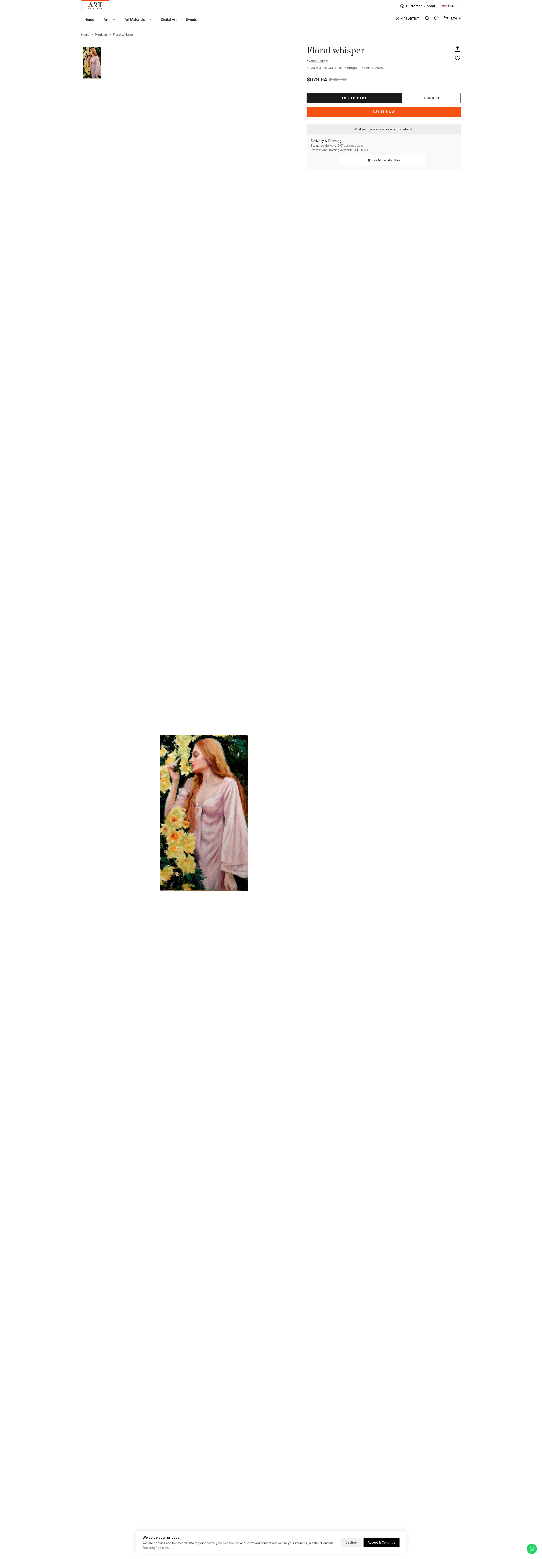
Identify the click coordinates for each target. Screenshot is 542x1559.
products (101, 34)
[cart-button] (445, 18)
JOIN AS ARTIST (407, 18)
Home (85, 34)
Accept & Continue (381, 1542)
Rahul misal (319, 61)
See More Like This (385, 160)
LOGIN (456, 18)
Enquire (432, 98)
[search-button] (427, 18)
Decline (351, 1542)
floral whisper (123, 34)
